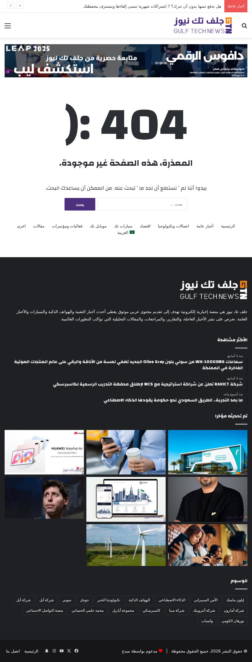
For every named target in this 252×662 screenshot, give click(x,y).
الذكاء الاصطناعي (172, 600)
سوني (66, 600)
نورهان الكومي (233, 620)
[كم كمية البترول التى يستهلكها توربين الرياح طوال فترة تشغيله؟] (126, 545)
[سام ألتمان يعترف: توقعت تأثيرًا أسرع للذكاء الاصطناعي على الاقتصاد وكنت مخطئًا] (44, 498)
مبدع (126, 650)
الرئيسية (228, 225)
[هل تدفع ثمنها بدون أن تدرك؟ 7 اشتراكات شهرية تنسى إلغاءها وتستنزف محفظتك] (126, 452)
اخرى (21, 225)
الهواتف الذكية (139, 600)
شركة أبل (23, 600)
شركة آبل (46, 600)
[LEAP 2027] (126, 60)
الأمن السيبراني (206, 600)
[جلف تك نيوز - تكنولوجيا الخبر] (203, 25)
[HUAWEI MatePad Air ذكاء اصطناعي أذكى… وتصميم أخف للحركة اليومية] (44, 452)
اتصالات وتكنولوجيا (173, 225)
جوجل (84, 600)
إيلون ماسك (235, 600)
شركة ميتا (176, 610)
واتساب (207, 620)
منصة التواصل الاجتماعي (44, 610)
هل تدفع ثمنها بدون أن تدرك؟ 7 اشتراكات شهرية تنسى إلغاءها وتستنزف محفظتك (152, 6)
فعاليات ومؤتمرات (67, 225)
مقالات (39, 225)
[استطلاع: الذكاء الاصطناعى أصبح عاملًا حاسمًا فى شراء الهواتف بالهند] (207, 545)
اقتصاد (145, 225)
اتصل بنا (13, 650)
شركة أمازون (234, 610)
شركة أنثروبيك (204, 610)
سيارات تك (123, 225)
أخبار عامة (205, 225)
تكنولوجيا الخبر (108, 600)
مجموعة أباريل (123, 610)
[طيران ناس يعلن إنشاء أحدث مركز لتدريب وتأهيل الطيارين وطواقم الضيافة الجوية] (207, 452)
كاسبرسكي (151, 610)
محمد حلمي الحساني (88, 610)
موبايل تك (98, 225)
